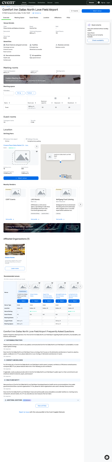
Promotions (32, 2)
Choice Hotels (10, 257)
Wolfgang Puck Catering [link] (65, 199)
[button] (12, 92)
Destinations (41, 2)
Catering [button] (58, 213)
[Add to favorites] (37, 152)
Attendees (7, 90)
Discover (50, 2)
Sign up (103, 2)
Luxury (57, 2)
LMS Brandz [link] (35, 199)
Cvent (2, 6)
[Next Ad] (36, 146)
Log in (108, 2)
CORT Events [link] (10, 199)
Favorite (75, 11)
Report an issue (24, 412)
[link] (15, 193)
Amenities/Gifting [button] (35, 213)
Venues (24, 2)
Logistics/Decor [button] (45, 213)
